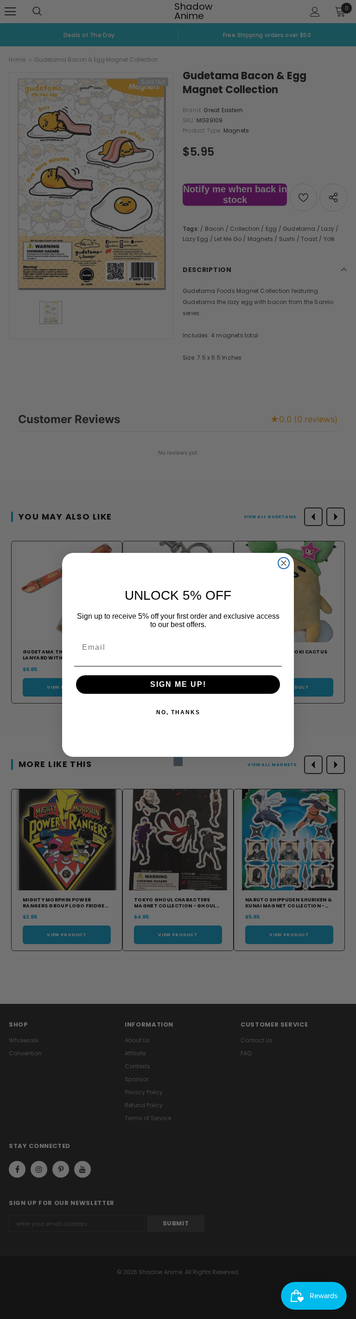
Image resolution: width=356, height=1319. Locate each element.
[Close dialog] (283, 563)
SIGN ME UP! (178, 684)
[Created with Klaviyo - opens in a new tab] (178, 761)
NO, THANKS (178, 712)
